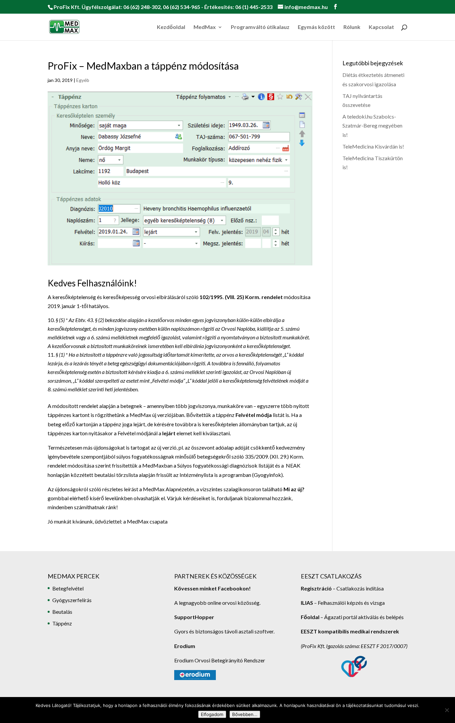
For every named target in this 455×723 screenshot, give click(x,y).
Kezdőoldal (171, 27)
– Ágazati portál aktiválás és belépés (352, 617)
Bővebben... (244, 714)
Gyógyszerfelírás (72, 600)
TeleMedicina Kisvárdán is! (373, 146)
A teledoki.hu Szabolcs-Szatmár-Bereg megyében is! (372, 125)
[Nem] (446, 710)
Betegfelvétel (68, 588)
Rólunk (351, 27)
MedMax (205, 27)
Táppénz (62, 623)
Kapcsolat (381, 27)
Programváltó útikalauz (260, 27)
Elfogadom (212, 714)
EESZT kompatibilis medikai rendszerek (350, 631)
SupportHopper (194, 617)
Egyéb (82, 80)
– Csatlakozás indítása (358, 588)
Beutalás (62, 611)
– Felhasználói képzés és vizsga (343, 602)
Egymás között (316, 27)
